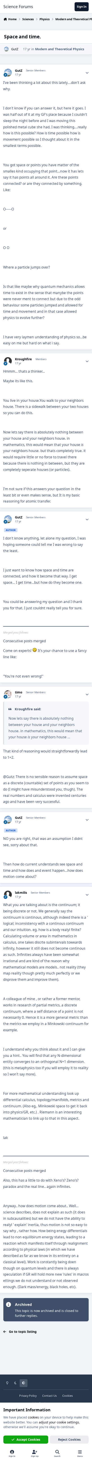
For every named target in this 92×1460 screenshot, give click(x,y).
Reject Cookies (69, 1439)
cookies (33, 1417)
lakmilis (21, 893)
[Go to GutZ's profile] (6, 49)
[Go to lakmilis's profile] (8, 894)
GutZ (14, 49)
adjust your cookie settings (59, 1422)
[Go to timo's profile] (8, 694)
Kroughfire (23, 359)
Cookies (67, 1396)
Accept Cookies (28, 1439)
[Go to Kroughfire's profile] (8, 361)
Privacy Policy (28, 1396)
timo (18, 692)
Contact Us (49, 1396)
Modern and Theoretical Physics (59, 49)
